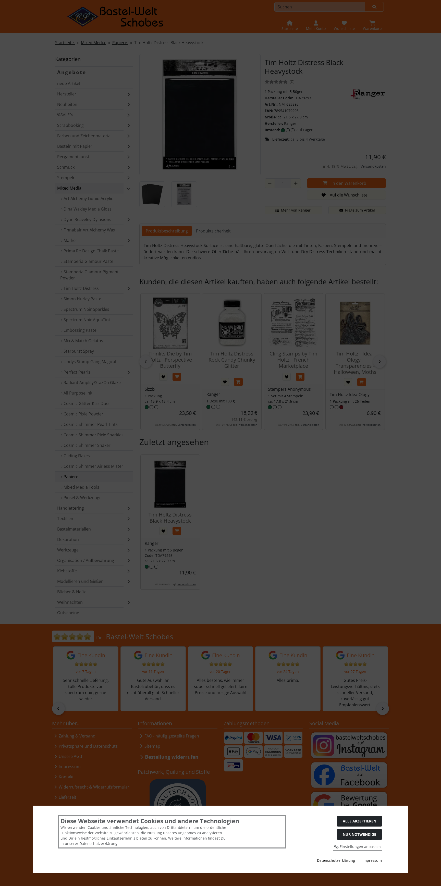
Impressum (372, 860)
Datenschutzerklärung (336, 860)
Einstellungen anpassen (360, 846)
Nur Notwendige (359, 834)
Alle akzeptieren (359, 821)
